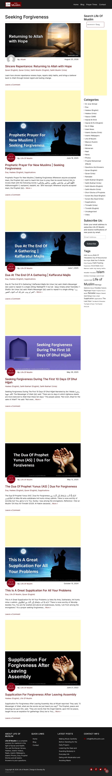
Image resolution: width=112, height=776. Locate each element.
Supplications (90, 202)
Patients (103, 288)
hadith (91, 268)
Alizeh (23, 59)
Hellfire (103, 268)
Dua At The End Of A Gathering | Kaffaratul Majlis (38, 275)
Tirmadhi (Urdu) (91, 205)
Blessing (90, 255)
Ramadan (88, 177)
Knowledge (92, 276)
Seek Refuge (88, 296)
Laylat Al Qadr (100, 276)
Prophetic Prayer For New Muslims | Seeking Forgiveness (34, 166)
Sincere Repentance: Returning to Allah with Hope (38, 66)
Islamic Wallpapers (92, 136)
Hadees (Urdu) (90, 113)
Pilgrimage (87, 290)
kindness (86, 276)
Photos (88, 158)
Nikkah (92, 288)
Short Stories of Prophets (95, 192)
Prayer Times (91, 4)
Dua (6, 172)
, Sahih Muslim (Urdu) (58, 70)
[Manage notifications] (107, 771)
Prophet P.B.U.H (100, 290)
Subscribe (91, 244)
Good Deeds (95, 266)
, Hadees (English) (15, 172)
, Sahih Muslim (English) (39, 70)
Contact (102, 4)
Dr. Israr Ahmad (91, 104)
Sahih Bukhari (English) (94, 180)
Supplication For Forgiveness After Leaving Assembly (40, 694)
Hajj (95, 268)
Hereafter (86, 272)
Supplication (89, 298)
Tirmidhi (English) (92, 208)
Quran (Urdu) (90, 173)
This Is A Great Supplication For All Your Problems (38, 590)
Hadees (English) (12, 386)
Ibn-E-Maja (89, 126)
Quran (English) (11, 70)
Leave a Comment (13, 85)
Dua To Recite (100, 260)
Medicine (87, 288)
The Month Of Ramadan (98, 301)
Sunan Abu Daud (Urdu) (94, 199)
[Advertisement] (43, 105)
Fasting (100, 263)
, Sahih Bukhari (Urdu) (48, 386)
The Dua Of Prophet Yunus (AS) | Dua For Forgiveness (41, 486)
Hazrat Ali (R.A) (91, 120)
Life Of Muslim (26, 158)
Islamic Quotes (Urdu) (93, 132)
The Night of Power (89, 304)
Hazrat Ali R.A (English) (94, 123)
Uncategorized (91, 211)
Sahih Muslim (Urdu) (93, 189)
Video (87, 215)
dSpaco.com (9, 772)
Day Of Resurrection (100, 258)
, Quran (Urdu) (24, 70)
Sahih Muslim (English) (94, 186)
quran (85, 293)
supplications (98, 298)
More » (29, 188)
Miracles (88, 145)
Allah (85, 255)
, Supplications (29, 172)
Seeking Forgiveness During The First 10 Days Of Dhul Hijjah (41, 380)
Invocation (93, 272)
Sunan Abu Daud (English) (95, 196)
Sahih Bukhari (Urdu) (93, 183)
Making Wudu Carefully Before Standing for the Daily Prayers (68, 742)
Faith (95, 263)
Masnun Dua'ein (91, 142)
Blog (82, 4)
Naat (87, 151)
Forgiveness (87, 266)
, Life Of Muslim (14, 594)
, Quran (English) (30, 490)
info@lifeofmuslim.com (95, 739)
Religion (98, 293)
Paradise (98, 288)
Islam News (89, 129)
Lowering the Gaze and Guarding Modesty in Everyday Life (68, 751)
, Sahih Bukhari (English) (29, 386)
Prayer (94, 290)
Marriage (98, 285)
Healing (99, 268)
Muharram (89, 148)
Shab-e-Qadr (96, 296)
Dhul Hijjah (87, 260)
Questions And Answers (94, 167)
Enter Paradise (88, 263)
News (87, 155)
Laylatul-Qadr (88, 280)
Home (76, 4)
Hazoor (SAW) (90, 117)
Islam (100, 272)
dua (92, 260)
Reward (103, 293)
